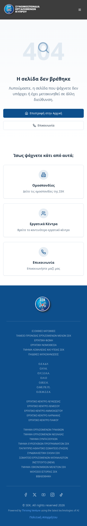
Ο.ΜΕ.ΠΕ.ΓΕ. (43, 387)
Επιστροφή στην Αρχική (46, 113)
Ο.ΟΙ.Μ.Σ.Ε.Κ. (43, 391)
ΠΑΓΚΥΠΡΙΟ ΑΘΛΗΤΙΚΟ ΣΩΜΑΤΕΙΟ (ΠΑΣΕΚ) (43, 448)
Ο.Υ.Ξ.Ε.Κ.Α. (43, 373)
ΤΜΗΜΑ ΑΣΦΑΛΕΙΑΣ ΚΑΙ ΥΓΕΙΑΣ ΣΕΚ (43, 349)
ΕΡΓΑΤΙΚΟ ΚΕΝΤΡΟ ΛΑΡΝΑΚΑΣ (43, 415)
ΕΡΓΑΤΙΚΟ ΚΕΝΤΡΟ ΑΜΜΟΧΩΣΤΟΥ (43, 410)
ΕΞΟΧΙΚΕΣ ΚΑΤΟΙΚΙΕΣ (43, 331)
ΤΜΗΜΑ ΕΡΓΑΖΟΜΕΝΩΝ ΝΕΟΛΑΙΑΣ (43, 434)
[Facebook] (26, 495)
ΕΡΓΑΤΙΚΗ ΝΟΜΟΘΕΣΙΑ (44, 345)
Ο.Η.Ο (43, 377)
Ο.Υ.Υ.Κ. (43, 368)
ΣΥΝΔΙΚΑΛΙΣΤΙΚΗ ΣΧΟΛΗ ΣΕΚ (43, 453)
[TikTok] (61, 495)
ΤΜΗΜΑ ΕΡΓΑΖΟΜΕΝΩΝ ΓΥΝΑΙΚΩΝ (43, 429)
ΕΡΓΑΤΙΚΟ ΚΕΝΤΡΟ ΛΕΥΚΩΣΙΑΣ (43, 401)
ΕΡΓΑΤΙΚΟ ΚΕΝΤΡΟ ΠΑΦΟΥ (43, 420)
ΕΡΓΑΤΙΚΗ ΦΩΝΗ (43, 340)
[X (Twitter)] (35, 495)
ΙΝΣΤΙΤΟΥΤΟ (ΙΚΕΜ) (43, 462)
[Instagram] (52, 495)
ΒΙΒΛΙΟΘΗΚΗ (43, 476)
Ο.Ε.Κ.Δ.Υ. (43, 363)
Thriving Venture (31, 510)
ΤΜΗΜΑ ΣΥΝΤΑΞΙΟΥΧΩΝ (43, 439)
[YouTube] (43, 495)
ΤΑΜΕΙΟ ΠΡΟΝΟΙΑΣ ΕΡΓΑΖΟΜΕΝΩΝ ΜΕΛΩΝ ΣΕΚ (43, 335)
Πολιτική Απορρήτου (43, 517)
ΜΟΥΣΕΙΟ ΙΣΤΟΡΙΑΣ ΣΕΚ (43, 471)
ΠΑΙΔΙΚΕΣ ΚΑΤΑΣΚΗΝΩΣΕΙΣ (43, 354)
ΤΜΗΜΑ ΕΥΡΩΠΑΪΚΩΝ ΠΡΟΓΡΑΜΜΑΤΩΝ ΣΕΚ (43, 443)
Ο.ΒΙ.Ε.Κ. (43, 382)
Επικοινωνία (46, 125)
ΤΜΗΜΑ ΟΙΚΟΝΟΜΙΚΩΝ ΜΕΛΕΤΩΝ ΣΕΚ (43, 467)
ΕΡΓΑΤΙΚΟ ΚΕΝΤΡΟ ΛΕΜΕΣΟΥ (43, 406)
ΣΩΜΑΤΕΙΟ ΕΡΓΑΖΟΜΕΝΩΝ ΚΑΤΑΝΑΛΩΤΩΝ (43, 457)
